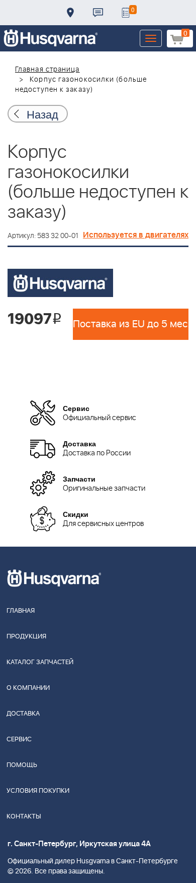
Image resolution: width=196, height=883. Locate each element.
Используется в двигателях (135, 235)
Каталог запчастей (40, 662)
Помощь (22, 765)
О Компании (28, 688)
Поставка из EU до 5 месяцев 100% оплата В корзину (130, 324)
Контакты (98, 13)
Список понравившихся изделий (126, 13)
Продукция (26, 636)
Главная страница (47, 70)
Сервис (19, 739)
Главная (21, 611)
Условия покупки (38, 791)
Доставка (70, 13)
